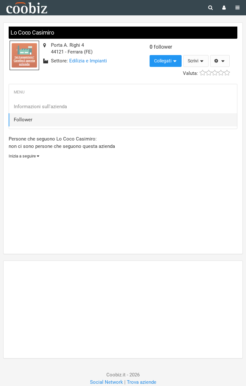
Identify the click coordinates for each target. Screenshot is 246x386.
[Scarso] (209, 73)
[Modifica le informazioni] (220, 61)
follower (161, 47)
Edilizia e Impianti (88, 61)
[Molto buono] (221, 73)
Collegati (163, 60)
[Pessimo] (203, 73)
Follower (23, 120)
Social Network (106, 382)
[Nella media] (215, 73)
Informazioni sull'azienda (40, 106)
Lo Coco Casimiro (32, 32)
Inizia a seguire (23, 156)
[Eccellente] (227, 73)
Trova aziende (141, 382)
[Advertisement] (123, 205)
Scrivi (193, 60)
